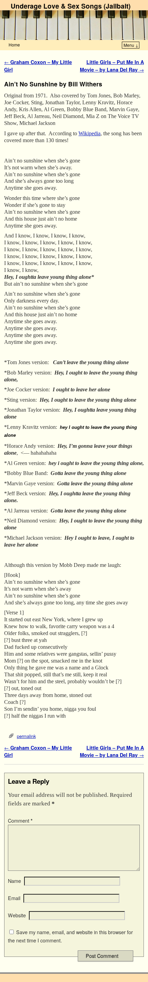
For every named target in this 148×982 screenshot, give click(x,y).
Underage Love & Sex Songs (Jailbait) (70, 6)
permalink (26, 736)
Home (14, 44)
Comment (20, 820)
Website (17, 915)
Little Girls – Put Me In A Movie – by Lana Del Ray (112, 66)
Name (14, 880)
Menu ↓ (131, 45)
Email (14, 898)
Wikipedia (89, 133)
